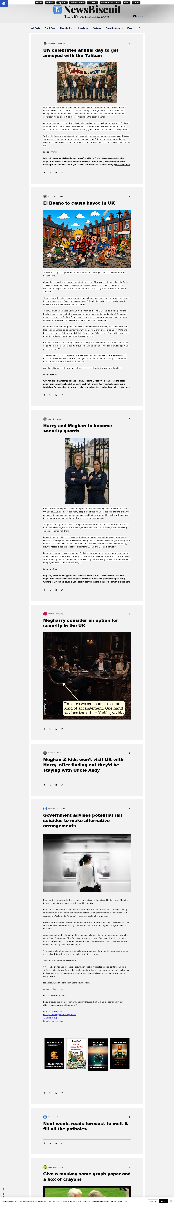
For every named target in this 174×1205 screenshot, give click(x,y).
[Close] (171, 1201)
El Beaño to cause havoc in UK (79, 203)
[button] (139, 28)
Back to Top (4, 1194)
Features (96, 28)
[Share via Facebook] (44, 172)
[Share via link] (62, 172)
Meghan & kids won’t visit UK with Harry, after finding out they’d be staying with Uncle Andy (83, 765)
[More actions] (129, 43)
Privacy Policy (122, 1201)
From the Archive (114, 28)
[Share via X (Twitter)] (50, 172)
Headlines (83, 28)
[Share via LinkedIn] (56, 172)
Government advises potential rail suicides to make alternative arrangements (82, 820)
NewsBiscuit (92, 9)
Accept (163, 1201)
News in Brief (66, 28)
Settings (153, 1201)
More (129, 28)
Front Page (50, 28)
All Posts (35, 28)
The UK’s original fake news (87, 16)
